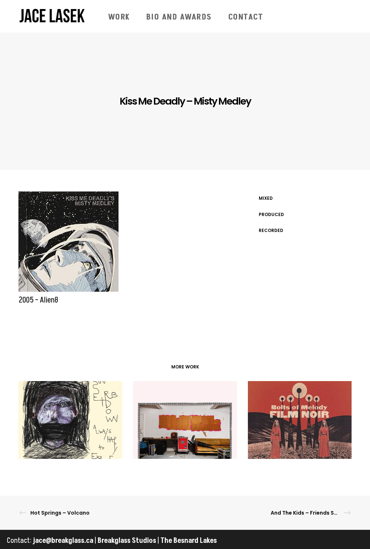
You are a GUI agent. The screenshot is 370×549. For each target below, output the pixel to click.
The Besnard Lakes (188, 541)
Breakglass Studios (127, 541)
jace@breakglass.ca (63, 541)
